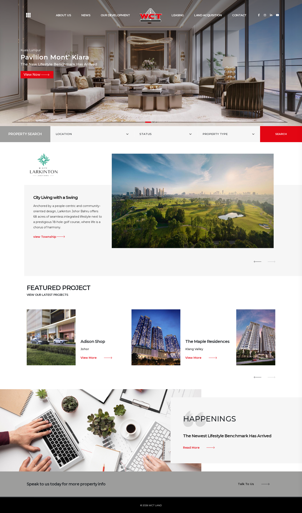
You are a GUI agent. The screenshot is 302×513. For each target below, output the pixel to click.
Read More (191, 447)
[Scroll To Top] (295, 508)
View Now (32, 75)
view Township (44, 231)
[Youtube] (277, 14)
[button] (148, 122)
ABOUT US (63, 15)
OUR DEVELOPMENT (115, 15)
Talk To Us (246, 484)
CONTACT (239, 15)
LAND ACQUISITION (208, 15)
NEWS (85, 15)
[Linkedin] (271, 14)
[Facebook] (258, 14)
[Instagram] (264, 14)
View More (89, 358)
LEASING (178, 15)
